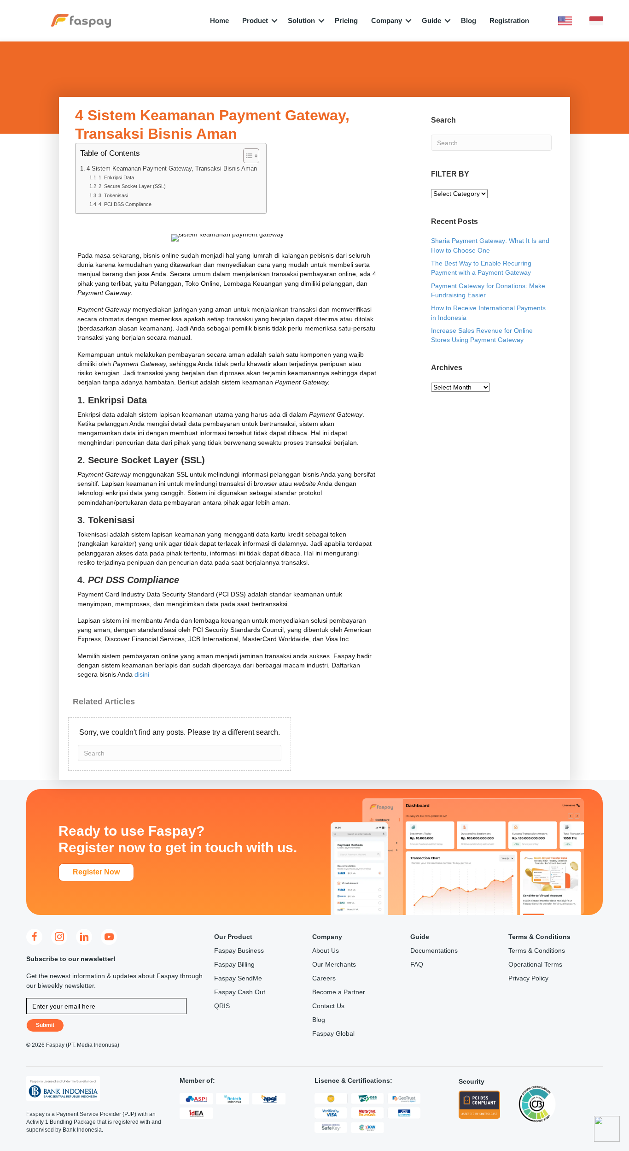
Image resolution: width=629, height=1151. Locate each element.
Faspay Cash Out (239, 992)
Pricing (346, 20)
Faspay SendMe (238, 978)
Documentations (434, 950)
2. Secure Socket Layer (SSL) (132, 186)
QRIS (222, 1005)
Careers (324, 978)
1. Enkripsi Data (116, 177)
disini (141, 674)
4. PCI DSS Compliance (125, 204)
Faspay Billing (234, 964)
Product (255, 20)
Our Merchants (334, 964)
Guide (431, 20)
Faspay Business (239, 950)
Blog (468, 20)
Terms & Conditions (536, 950)
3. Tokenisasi (113, 195)
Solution (301, 20)
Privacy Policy (528, 978)
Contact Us (328, 1005)
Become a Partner (338, 992)
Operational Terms (535, 964)
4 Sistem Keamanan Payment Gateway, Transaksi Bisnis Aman (172, 168)
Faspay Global (333, 1033)
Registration (509, 20)
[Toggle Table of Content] (246, 156)
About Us (325, 950)
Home (219, 20)
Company (386, 20)
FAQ (416, 964)
